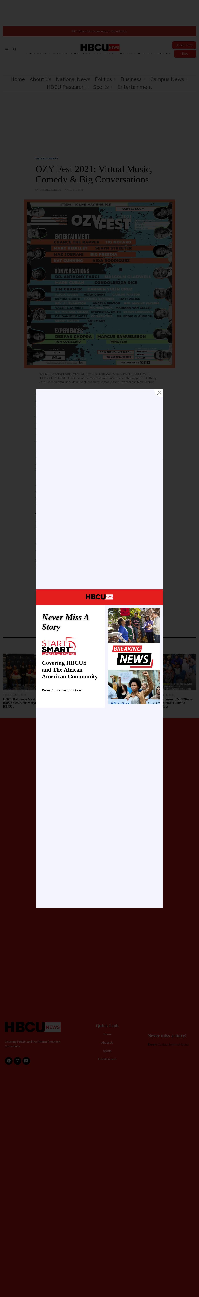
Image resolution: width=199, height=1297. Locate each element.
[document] (99, 648)
